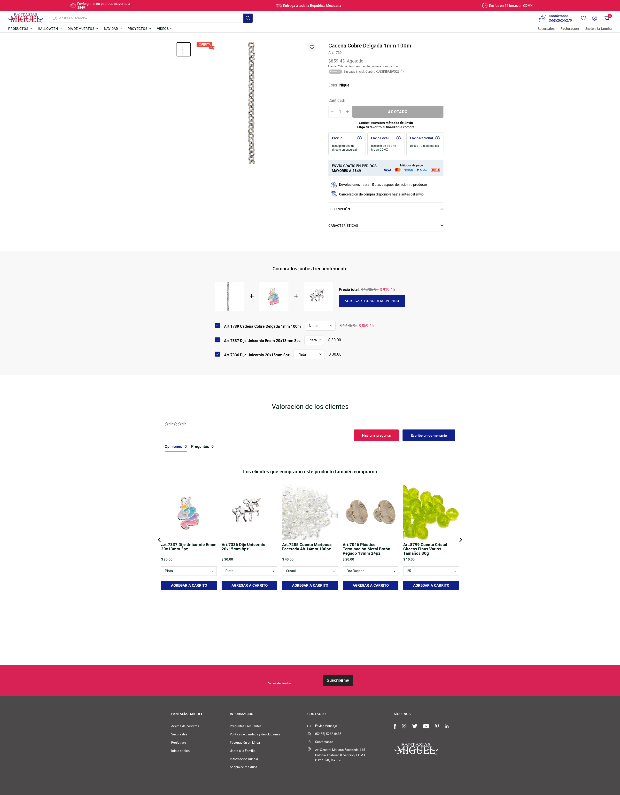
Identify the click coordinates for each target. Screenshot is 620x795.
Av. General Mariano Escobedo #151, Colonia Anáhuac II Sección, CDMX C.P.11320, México (341, 755)
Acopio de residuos (243, 767)
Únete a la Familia (243, 750)
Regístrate (178, 742)
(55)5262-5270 (560, 20)
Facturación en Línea (245, 742)
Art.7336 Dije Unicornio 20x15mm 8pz (257, 355)
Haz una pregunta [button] (376, 435)
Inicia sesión (180, 750)
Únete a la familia (598, 29)
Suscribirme (338, 680)
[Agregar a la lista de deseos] (312, 47)
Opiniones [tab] (173, 446)
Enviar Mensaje (326, 726)
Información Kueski (244, 759)
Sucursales (546, 29)
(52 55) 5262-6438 (328, 734)
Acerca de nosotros (185, 726)
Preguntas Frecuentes (246, 726)
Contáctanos (324, 742)
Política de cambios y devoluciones (255, 734)
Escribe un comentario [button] (429, 435)
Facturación (569, 29)
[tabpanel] (257, 103)
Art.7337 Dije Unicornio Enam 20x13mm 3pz (262, 340)
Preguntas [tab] (200, 446)
